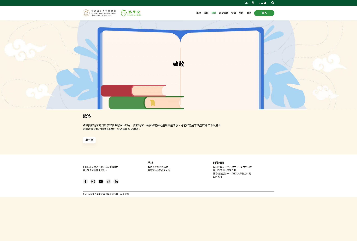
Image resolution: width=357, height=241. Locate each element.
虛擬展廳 (223, 13)
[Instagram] (93, 181)
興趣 (206, 13)
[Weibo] (108, 181)
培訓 (241, 13)
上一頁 (89, 140)
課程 (198, 13)
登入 (264, 13)
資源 (233, 13)
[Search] (272, 2)
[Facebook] (85, 181)
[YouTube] (101, 181)
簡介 (249, 13)
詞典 (214, 13)
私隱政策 (124, 194)
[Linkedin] (116, 181)
